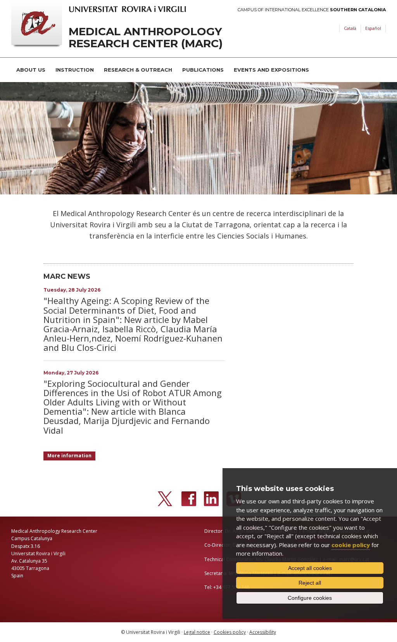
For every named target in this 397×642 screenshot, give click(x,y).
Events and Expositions (271, 70)
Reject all (310, 583)
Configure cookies (310, 598)
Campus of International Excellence (312, 10)
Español (373, 28)
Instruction (74, 70)
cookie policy (350, 545)
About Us (30, 70)
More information (69, 455)
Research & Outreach (138, 70)
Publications (203, 70)
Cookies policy (230, 632)
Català (350, 28)
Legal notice (197, 632)
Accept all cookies (310, 568)
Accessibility (262, 632)
